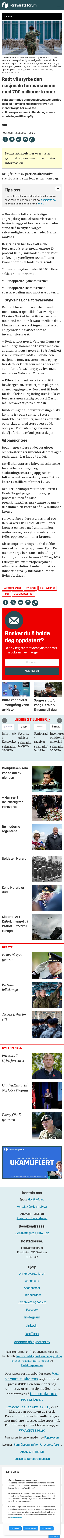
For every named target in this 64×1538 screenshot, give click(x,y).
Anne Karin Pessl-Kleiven (32, 1218)
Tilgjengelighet (32, 1295)
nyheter (31, 588)
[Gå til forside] (26, 5)
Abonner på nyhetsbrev (32, 1342)
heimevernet (47, 588)
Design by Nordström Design (32, 1459)
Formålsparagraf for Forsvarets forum (37, 1445)
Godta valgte (30, 1528)
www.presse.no (32, 1430)
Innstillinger (54, 1536)
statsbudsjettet (24, 594)
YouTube (32, 1334)
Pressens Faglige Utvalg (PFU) (28, 1407)
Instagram (32, 1317)
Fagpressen (51, 1437)
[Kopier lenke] (32, 140)
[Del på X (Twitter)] (12, 139)
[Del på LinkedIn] (18, 139)
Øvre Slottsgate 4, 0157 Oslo (32, 1233)
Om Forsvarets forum (32, 1274)
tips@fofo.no (48, 200)
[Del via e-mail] (25, 139)
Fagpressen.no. (16, 1517)
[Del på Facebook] (5, 139)
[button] (4, 720)
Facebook (32, 1310)
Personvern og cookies (32, 1302)
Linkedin (32, 1326)
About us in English (32, 1452)
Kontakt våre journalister (32, 1207)
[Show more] (58, 188)
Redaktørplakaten (32, 1365)
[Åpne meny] (58, 5)
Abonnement (32, 1288)
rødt (6, 594)
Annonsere (32, 1281)
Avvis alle (15, 1528)
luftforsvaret (12, 588)
